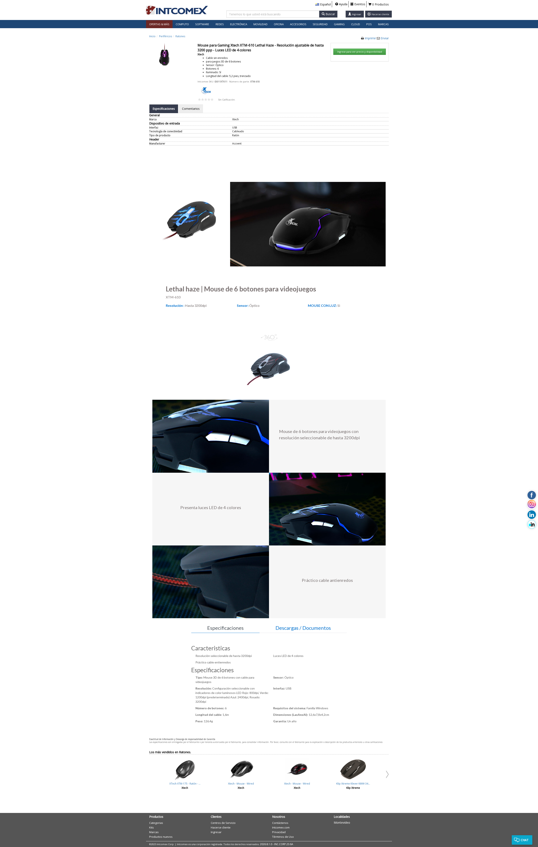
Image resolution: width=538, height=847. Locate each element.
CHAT (525, 840)
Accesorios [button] (298, 24)
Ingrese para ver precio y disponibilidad (359, 51)
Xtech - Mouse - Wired (241, 783)
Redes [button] (220, 24)
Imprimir (371, 38)
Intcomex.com (281, 827)
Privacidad (279, 832)
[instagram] (531, 505)
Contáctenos (280, 823)
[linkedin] (531, 514)
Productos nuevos (161, 837)
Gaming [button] (339, 24)
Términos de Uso (283, 837)
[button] (323, 4)
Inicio (152, 36)
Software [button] (202, 24)
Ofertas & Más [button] (159, 24)
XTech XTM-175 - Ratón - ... (184, 783)
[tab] (163, 108)
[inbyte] (531, 524)
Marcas (383, 24)
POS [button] (369, 24)
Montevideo (342, 823)
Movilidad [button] (260, 24)
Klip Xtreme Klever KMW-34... (353, 783)
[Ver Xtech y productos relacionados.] (206, 90)
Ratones (180, 36)
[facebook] (531, 495)
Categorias (156, 823)
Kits (151, 827)
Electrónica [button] (238, 24)
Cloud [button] (355, 24)
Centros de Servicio (223, 823)
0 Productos (380, 4)
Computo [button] (182, 24)
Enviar (385, 38)
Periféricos (165, 36)
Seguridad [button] (320, 24)
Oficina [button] (279, 24)
